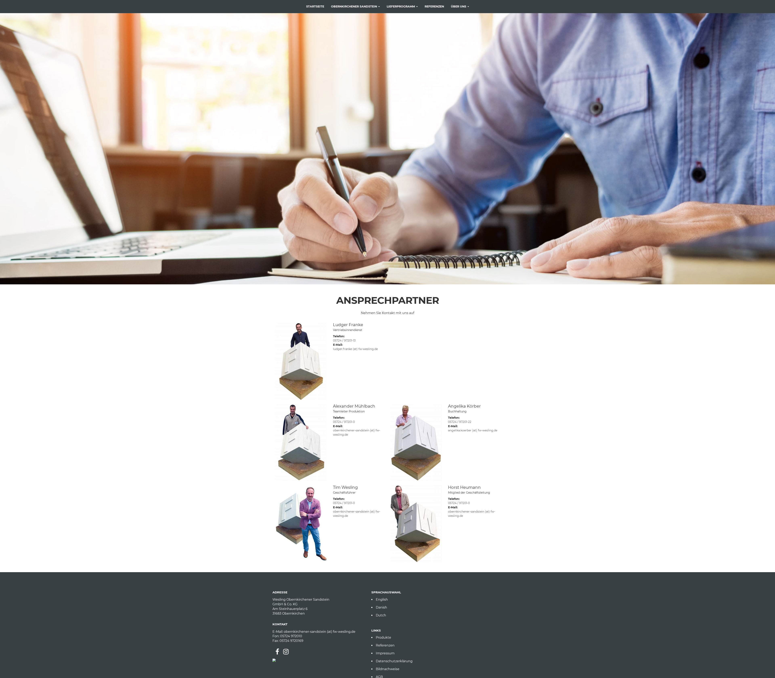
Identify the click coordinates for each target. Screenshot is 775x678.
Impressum (385, 653)
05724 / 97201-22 (459, 422)
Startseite (315, 6)
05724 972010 (291, 636)
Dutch (381, 615)
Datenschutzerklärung (394, 661)
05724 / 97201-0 (344, 422)
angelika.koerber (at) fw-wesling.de (472, 430)
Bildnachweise (387, 669)
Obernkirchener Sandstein (354, 6)
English (382, 599)
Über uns (459, 6)
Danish (381, 607)
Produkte (383, 637)
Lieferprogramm (401, 6)
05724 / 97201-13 (344, 340)
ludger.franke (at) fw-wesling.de (355, 349)
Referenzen (434, 6)
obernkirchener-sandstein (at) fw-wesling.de (319, 632)
